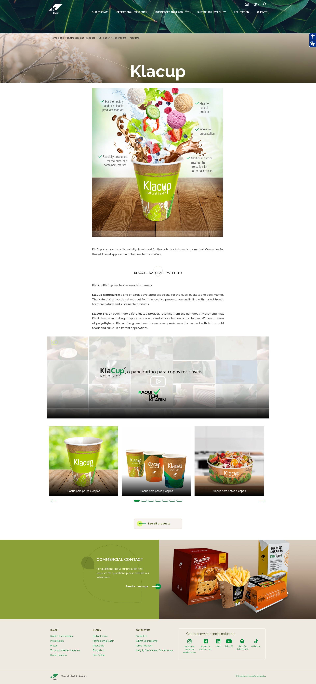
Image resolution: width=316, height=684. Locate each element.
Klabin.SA (228, 646)
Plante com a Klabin (103, 641)
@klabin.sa (189, 646)
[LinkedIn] (218, 641)
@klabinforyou (189, 652)
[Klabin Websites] (255, 4)
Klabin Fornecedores (61, 636)
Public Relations (144, 645)
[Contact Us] (247, 4)
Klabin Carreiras (58, 655)
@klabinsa (256, 646)
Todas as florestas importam (65, 650)
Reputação (98, 645)
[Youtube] (229, 641)
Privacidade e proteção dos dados (251, 676)
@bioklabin (189, 649)
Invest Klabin (57, 641)
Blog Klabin (99, 650)
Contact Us (141, 636)
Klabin (218, 646)
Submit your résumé (146, 641)
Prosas (53, 645)
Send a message (137, 586)
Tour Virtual (99, 655)
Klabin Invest (242, 649)
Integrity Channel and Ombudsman (154, 650)
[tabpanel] (85, 461)
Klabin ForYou (100, 636)
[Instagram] (189, 641)
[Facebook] (206, 641)
